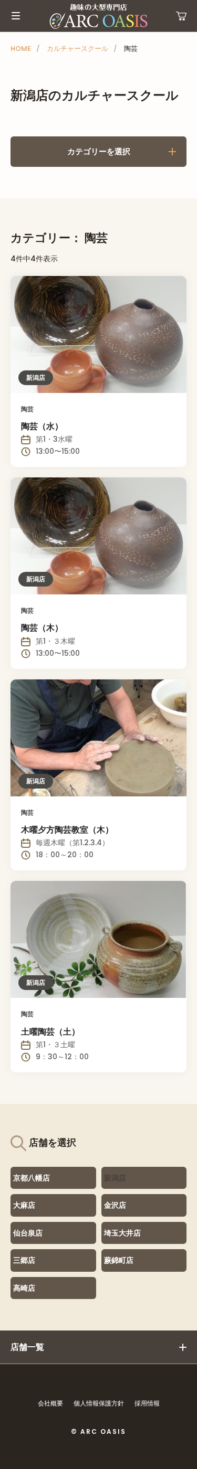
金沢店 (115, 1205)
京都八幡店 (31, 1178)
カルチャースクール (77, 49)
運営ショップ (181, 15)
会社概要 (50, 1403)
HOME (21, 49)
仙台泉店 (28, 1233)
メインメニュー (16, 15)
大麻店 (24, 1205)
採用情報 (147, 1403)
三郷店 (24, 1260)
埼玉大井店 (122, 1233)
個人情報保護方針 (99, 1403)
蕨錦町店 (118, 1260)
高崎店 (24, 1288)
